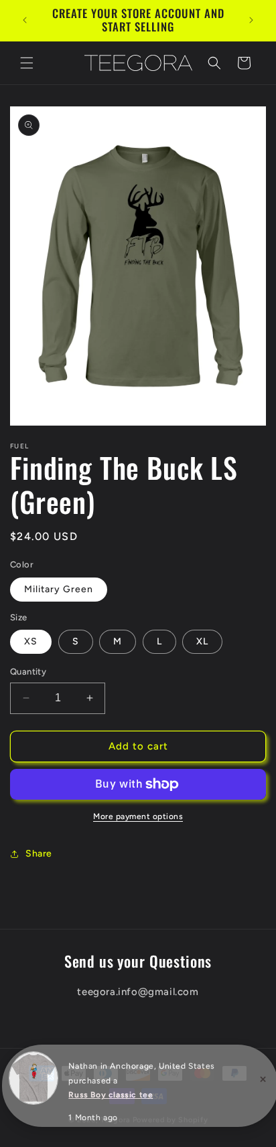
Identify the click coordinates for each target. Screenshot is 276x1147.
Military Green (58, 589)
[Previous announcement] (25, 20)
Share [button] (38, 853)
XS (31, 641)
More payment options (138, 816)
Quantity (28, 672)
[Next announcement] (251, 20)
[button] (27, 63)
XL (202, 641)
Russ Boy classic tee (110, 1094)
